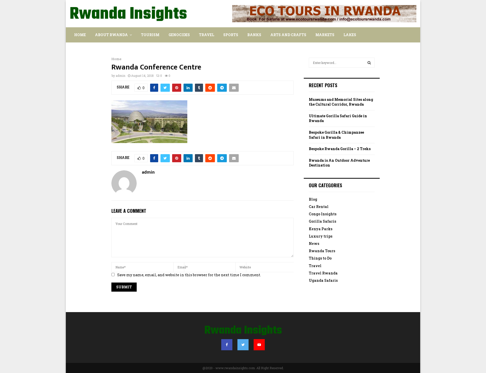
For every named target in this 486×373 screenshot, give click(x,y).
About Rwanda (111, 34)
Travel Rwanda (323, 273)
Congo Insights (322, 214)
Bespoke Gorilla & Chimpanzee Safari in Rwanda (336, 135)
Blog (313, 199)
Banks (254, 34)
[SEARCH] (369, 63)
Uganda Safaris (323, 280)
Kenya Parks (320, 228)
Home (80, 34)
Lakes (349, 34)
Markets (324, 34)
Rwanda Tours (322, 250)
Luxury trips (320, 236)
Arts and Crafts (288, 34)
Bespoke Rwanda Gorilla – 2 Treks (340, 148)
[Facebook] (226, 344)
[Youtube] (259, 344)
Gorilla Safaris (322, 221)
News (314, 243)
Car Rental (319, 206)
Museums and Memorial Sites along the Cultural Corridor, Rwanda (341, 102)
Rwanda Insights (128, 14)
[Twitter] (243, 344)
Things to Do (320, 258)
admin (120, 76)
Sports (230, 34)
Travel (206, 34)
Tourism (150, 34)
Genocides (179, 34)
